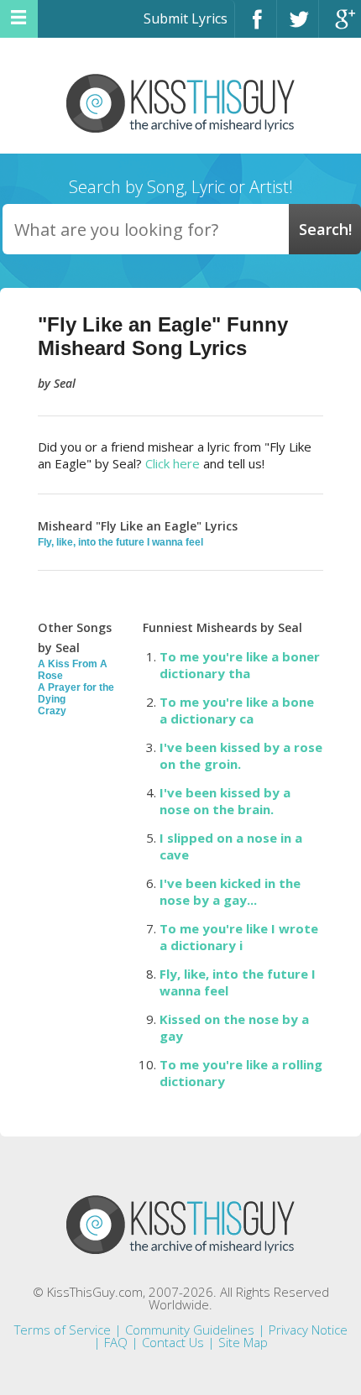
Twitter (297, 26)
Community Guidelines (189, 1329)
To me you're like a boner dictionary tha (240, 665)
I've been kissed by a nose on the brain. (225, 801)
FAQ (116, 1342)
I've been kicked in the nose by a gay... (230, 891)
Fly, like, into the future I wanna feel (120, 542)
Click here (172, 463)
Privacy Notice (308, 1329)
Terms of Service (62, 1329)
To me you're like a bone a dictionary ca (237, 710)
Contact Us (173, 1342)
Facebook (255, 26)
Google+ (340, 26)
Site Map (243, 1342)
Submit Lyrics (186, 18)
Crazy (52, 711)
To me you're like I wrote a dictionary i (239, 937)
